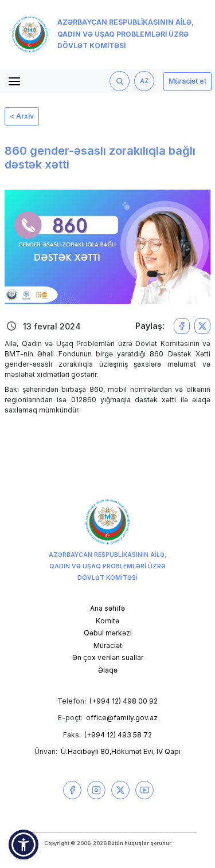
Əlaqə (108, 670)
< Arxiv (22, 116)
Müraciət (107, 645)
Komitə (107, 620)
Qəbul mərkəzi (108, 633)
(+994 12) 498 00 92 (123, 701)
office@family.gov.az (122, 717)
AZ (144, 81)
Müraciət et (187, 81)
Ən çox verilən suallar (107, 657)
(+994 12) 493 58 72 (118, 734)
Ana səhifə (107, 608)
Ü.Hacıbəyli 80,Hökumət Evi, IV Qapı (121, 751)
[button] (23, 844)
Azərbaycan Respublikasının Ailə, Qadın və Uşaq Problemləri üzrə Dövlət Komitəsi (125, 34)
